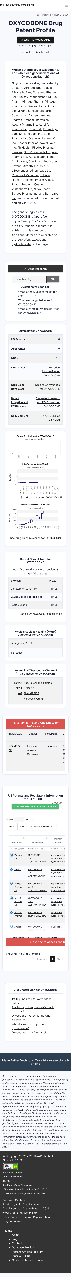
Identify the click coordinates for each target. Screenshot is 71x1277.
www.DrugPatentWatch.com (19, 1212)
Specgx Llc (19, 115)
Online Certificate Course (28, 1260)
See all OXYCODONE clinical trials (41, 613)
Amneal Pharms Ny (36, 120)
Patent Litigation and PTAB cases (19, 402)
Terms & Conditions (12, 1176)
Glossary (57, 802)
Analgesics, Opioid (22, 643)
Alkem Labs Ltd (40, 170)
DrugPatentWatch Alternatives (17, 1185)
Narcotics (17, 652)
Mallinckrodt (38, 97)
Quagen (39, 184)
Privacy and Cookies (12, 1172)
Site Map (6, 1181)
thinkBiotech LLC (44, 1156)
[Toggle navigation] (66, 5)
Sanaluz (17, 152)
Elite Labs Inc (33, 133)
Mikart (21, 110)
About (15, 1234)
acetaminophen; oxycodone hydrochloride (58, 858)
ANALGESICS (31, 693)
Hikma (29, 179)
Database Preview (23, 1247)
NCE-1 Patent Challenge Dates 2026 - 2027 (24, 1193)
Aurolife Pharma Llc (18, 901)
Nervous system (33, 698)
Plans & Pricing (21, 1255)
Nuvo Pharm (42, 189)
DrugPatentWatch (18, 5)
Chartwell (35, 129)
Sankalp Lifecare (39, 110)
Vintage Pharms (33, 101)
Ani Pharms (19, 161)
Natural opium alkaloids (38, 682)
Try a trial (42, 1060)
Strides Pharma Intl (24, 193)
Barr (28, 92)
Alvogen (33, 115)
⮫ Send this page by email (35, 40)
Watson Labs (37, 106)
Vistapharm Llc (22, 189)
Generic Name (57, 841)
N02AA (18, 682)
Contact (17, 1243)
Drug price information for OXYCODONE (51, 371)
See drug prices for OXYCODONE (42, 497)
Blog (15, 1239)
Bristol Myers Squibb (26, 87)
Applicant (17, 842)
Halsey (23, 97)
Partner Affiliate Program (27, 1251)
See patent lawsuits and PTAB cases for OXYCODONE (48, 402)
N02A (19, 688)
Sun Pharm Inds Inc (37, 152)
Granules (35, 138)
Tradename (36, 842)
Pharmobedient (22, 184)
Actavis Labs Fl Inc (41, 156)
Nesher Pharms (28, 143)
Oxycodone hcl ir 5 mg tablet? (31, 1032)
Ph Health (24, 147)
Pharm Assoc (44, 179)
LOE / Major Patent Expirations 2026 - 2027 (24, 1189)
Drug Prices (18, 367)
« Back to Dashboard (35, 52)
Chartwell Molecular (25, 175)
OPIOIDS (29, 688)
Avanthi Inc (30, 166)
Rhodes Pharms (42, 147)
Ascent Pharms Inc (24, 124)
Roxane (17, 166)
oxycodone (51, 746)
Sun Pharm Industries (43, 161)
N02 (20, 693)
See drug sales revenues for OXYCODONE (36, 538)
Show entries (19, 819)
